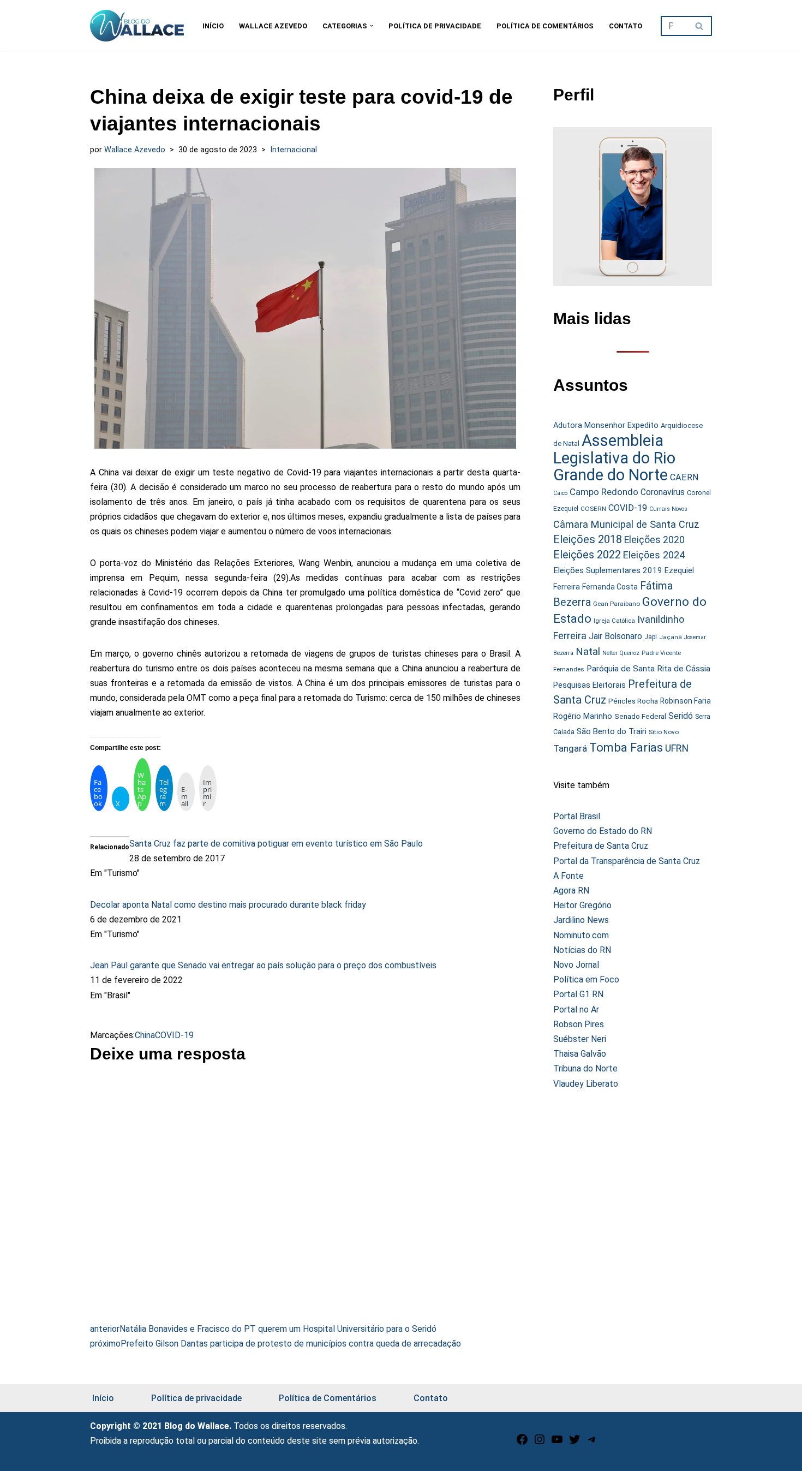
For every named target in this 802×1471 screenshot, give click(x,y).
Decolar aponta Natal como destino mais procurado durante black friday (228, 905)
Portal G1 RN (578, 994)
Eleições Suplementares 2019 (607, 570)
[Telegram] (591, 1443)
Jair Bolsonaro (615, 636)
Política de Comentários (545, 26)
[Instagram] (539, 1443)
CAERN (684, 477)
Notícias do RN (582, 950)
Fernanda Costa (610, 586)
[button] (371, 25)
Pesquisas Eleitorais (589, 685)
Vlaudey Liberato (585, 1084)
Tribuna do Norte (585, 1068)
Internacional (293, 149)
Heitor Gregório (582, 905)
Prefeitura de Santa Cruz (600, 846)
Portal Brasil (576, 816)
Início (213, 26)
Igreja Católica (614, 620)
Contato (625, 26)
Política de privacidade (434, 26)
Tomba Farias (626, 747)
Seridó (680, 716)
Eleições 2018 (587, 539)
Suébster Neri (579, 1039)
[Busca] (699, 26)
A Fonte (568, 876)
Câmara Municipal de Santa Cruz (626, 524)
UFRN (677, 748)
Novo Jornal (576, 965)
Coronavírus (663, 492)
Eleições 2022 (587, 555)
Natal (588, 652)
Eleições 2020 (654, 539)
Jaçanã (670, 637)
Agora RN (571, 890)
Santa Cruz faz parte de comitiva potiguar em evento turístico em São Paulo (276, 843)
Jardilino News (581, 920)
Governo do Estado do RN (602, 831)
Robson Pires (578, 1024)
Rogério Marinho (582, 716)
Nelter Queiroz (620, 653)
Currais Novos (668, 509)
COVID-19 (174, 1035)
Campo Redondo (604, 491)
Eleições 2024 (654, 555)
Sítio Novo (664, 732)
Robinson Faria (685, 700)
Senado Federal (640, 716)
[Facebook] (522, 1443)
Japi (650, 637)
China (145, 1035)
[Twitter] (574, 1443)
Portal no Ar (576, 1009)
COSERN (593, 509)
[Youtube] (557, 1443)
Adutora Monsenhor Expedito (606, 425)
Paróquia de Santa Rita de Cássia (648, 669)
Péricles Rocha (633, 700)
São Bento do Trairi (612, 731)
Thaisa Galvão (579, 1054)
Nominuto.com (581, 935)
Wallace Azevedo (273, 26)
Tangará (570, 748)
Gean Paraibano (616, 604)
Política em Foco (586, 979)
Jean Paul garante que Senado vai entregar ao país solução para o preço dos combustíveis (263, 965)
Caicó (560, 493)
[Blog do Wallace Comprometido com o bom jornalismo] (137, 25)
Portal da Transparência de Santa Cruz (626, 861)
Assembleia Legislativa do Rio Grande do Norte (614, 457)
